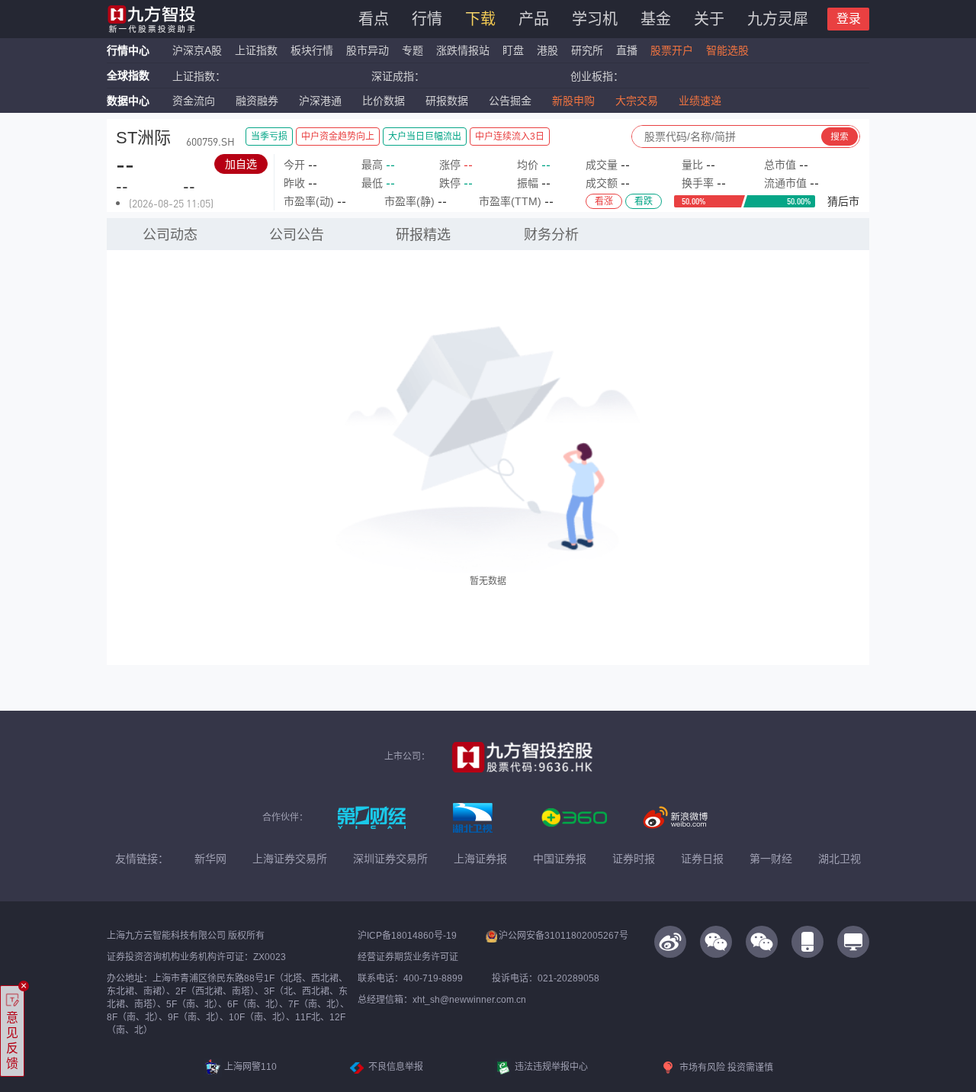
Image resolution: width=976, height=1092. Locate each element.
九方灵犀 (777, 19)
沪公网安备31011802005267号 (563, 935)
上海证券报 (480, 859)
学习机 (595, 19)
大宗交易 (636, 101)
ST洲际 (143, 137)
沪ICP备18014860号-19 (407, 935)
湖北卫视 (839, 859)
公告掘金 (510, 101)
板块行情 (312, 50)
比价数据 (383, 101)
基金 (655, 19)
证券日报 (702, 859)
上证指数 (256, 50)
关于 (709, 19)
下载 (480, 19)
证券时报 (633, 859)
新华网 (210, 859)
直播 (626, 50)
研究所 (587, 50)
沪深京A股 (197, 50)
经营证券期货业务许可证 (408, 957)
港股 (547, 50)
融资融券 (257, 101)
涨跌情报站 (463, 50)
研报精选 (423, 234)
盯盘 (513, 50)
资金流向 (193, 101)
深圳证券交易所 (390, 859)
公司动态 (170, 234)
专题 (414, 50)
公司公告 (296, 234)
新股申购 (573, 101)
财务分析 (551, 234)
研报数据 (446, 101)
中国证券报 (559, 859)
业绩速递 (700, 101)
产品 (533, 19)
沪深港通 (320, 101)
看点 (373, 19)
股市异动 (367, 50)
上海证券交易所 (289, 859)
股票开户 (671, 50)
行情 (427, 19)
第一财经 (771, 859)
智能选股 (727, 50)
